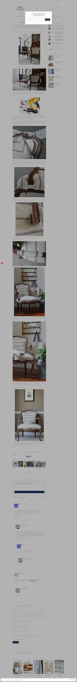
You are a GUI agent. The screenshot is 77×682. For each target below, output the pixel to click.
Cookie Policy (19, 680)
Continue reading (38, 22)
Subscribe (47, 19)
